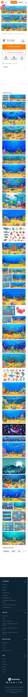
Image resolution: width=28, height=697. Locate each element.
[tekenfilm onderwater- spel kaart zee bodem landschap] (10, 284)
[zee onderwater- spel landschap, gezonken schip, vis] (13, 513)
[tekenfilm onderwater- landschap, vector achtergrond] (8, 299)
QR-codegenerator (6, 660)
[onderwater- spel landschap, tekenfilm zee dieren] (13, 192)
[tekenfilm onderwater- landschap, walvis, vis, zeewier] (13, 526)
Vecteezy (4, 640)
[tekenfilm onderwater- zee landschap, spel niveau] (13, 420)
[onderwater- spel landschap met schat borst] (13, 139)
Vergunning (5, 668)
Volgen (23, 41)
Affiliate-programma (7, 673)
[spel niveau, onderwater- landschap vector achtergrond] (13, 448)
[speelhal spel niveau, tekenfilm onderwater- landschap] (19, 548)
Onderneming (5, 645)
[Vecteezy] (2, 2)
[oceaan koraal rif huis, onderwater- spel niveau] (13, 255)
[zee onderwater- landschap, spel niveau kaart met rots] (13, 125)
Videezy (4, 642)
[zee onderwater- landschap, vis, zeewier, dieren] (13, 224)
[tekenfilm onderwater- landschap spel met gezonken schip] (13, 363)
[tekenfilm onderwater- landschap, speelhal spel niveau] (13, 318)
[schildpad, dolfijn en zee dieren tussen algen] (13, 434)
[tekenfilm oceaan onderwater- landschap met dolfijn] (13, 378)
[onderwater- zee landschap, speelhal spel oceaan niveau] (13, 268)
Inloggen (21, 2)
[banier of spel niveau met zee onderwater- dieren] (10, 104)
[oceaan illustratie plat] (13, 461)
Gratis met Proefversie (14, 46)
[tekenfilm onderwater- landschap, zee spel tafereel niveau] (13, 481)
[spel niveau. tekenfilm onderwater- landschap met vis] (8, 547)
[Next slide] (22, 604)
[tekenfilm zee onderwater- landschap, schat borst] (13, 177)
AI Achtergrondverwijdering (9, 657)
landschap (6, 603)
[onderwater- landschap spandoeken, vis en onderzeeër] (5, 277)
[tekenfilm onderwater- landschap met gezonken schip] (13, 392)
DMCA (3, 671)
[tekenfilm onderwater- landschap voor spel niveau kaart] (9, 351)
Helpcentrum (5, 695)
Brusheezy (4, 637)
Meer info (6, 66)
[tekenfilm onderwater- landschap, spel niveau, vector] (13, 154)
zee (19, 603)
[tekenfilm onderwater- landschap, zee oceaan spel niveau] (10, 306)
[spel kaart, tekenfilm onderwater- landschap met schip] (13, 166)
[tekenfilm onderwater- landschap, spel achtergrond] (13, 112)
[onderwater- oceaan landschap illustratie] (13, 498)
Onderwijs (4, 647)
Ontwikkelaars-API (6, 650)
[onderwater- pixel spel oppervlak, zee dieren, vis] (13, 471)
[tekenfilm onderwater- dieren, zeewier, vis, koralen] (13, 241)
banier (13, 603)
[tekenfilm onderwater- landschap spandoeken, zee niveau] (5, 97)
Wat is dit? (15, 63)
